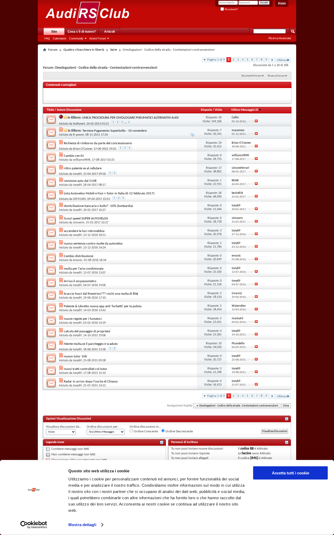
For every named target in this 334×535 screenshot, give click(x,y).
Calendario (59, 38)
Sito (54, 31)
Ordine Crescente (145, 431)
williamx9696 (81, 159)
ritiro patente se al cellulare (83, 168)
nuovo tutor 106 (75, 356)
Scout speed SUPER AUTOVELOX (86, 218)
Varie (113, 49)
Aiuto (282, 3)
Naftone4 (79, 123)
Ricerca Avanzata (280, 38)
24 (220, 142)
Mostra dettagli (82, 524)
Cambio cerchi (74, 156)
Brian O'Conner (82, 148)
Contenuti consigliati (61, 85)
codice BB (247, 448)
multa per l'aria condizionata (83, 268)
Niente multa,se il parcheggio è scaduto (91, 344)
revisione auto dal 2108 (80, 181)
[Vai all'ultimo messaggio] (256, 121)
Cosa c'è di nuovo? (82, 31)
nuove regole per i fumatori (83, 319)
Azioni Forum (97, 38)
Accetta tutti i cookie (290, 473)
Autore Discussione (69, 110)
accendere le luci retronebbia (84, 231)
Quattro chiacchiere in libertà (83, 49)
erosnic (77, 260)
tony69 (77, 174)
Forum (52, 49)
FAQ (47, 38)
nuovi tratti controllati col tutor (85, 369)
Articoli (109, 31)
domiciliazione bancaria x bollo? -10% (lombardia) (98, 206)
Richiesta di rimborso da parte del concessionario (98, 143)
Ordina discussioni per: (102, 426)
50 (220, 117)
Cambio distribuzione (78, 256)
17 (220, 168)
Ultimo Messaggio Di (244, 110)
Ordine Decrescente (179, 431)
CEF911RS (79, 199)
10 (220, 343)
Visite (218, 110)
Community (76, 38)
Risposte (206, 110)
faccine (246, 453)
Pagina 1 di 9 (216, 59)
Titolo (50, 110)
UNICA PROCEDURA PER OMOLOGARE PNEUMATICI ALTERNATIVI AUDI (130, 117)
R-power (78, 134)
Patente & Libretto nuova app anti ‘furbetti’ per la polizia (102, 306)
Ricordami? (231, 9)
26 (220, 193)
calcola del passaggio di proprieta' (87, 331)
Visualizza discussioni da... (63, 426)
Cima (286, 405)
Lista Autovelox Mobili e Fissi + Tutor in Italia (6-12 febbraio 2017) (109, 193)
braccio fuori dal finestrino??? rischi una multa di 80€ (101, 293)
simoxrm (78, 222)
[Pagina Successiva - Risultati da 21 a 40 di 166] (272, 60)
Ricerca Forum (276, 75)
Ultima (281, 60)
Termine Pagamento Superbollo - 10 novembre (114, 130)
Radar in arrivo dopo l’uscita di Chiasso (91, 381)
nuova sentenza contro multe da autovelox (93, 243)
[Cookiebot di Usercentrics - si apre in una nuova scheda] (34, 525)
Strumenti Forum (251, 75)
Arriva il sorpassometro (80, 281)
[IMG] (254, 458)
